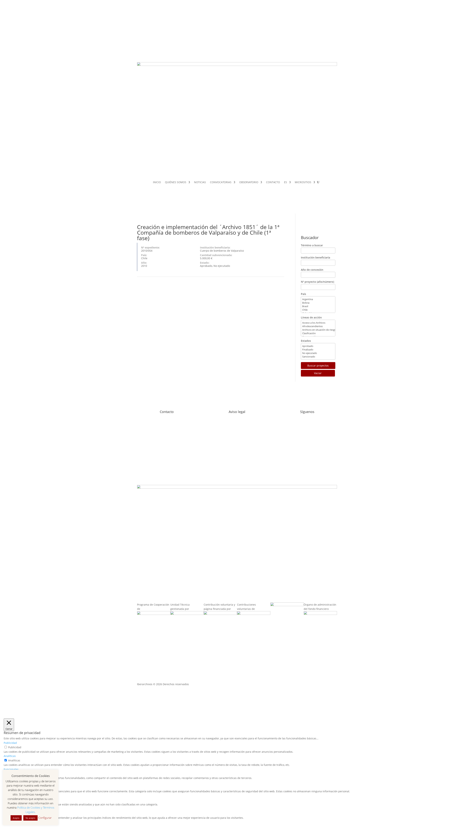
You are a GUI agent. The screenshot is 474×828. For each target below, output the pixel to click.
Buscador (310, 237)
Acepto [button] (16, 818)
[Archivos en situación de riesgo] (318, 330)
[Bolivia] (318, 303)
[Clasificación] (318, 333)
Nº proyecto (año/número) (317, 281)
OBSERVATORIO (248, 182)
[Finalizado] (318, 349)
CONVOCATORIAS (220, 182)
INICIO (157, 182)
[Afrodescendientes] (318, 326)
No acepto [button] (30, 818)
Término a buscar (312, 245)
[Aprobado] (318, 346)
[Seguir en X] (295, 31)
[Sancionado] (318, 356)
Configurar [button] (45, 817)
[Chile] (318, 310)
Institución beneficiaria (315, 257)
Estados (306, 340)
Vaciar (318, 373)
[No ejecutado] (318, 353)
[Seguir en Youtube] (281, 39)
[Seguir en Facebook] (281, 31)
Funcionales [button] (11, 769)
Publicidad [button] (10, 743)
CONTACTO (273, 182)
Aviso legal (237, 411)
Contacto (167, 411)
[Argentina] (318, 299)
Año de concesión (312, 269)
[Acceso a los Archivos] (318, 323)
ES (285, 182)
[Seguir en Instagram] (288, 31)
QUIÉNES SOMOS (175, 182)
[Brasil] (318, 306)
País (303, 294)
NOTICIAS (200, 182)
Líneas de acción (311, 317)
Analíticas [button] (10, 756)
